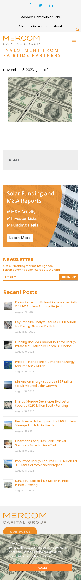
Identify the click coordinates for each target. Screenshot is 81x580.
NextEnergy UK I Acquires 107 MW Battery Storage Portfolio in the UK (45, 423)
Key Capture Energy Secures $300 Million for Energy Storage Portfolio (45, 324)
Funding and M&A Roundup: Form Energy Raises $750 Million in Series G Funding (45, 344)
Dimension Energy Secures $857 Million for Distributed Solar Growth (44, 383)
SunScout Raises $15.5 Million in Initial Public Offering (42, 483)
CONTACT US (20, 532)
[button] (78, 30)
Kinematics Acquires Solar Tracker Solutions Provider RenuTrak (40, 443)
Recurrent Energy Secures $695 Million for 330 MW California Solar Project (46, 463)
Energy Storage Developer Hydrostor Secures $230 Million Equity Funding (42, 403)
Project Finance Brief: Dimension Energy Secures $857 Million (45, 364)
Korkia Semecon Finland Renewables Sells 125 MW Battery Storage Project (46, 304)
